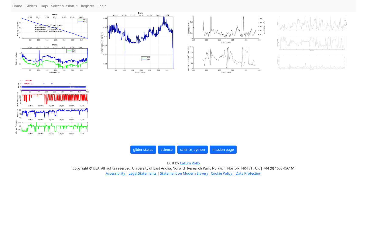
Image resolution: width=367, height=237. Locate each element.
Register (87, 6)
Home (17, 6)
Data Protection (248, 173)
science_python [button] (192, 149)
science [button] (167, 149)
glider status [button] (143, 149)
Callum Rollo (190, 163)
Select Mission (63, 6)
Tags (44, 6)
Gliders (31, 6)
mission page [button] (223, 149)
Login (102, 6)
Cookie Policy (222, 173)
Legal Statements (143, 173)
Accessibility (116, 173)
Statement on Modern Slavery (184, 173)
